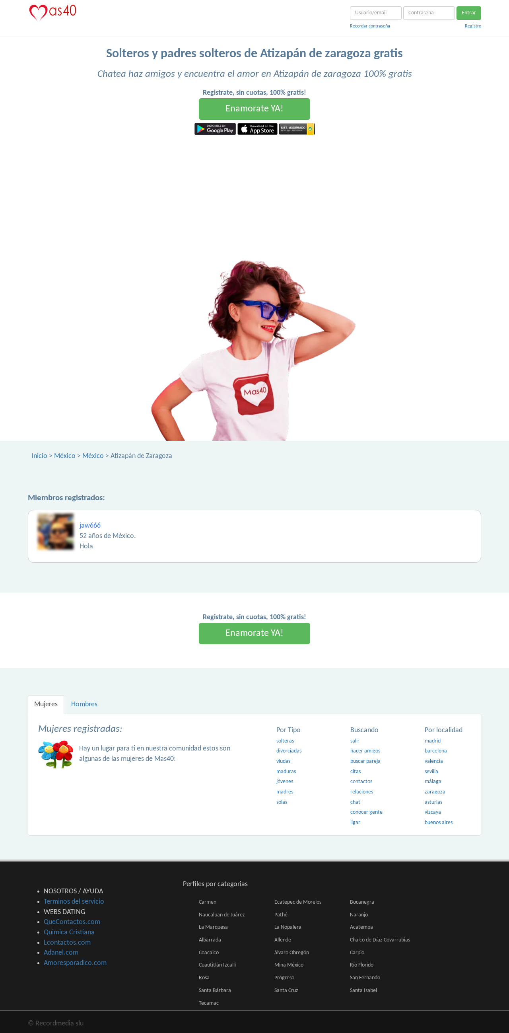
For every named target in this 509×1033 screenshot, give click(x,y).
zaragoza (435, 792)
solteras (285, 741)
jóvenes (284, 782)
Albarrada (210, 940)
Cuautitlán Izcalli (217, 965)
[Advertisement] (254, 194)
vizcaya (433, 812)
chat (355, 802)
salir (354, 741)
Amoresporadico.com (75, 963)
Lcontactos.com (67, 943)
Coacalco (209, 953)
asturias (433, 802)
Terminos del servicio (74, 902)
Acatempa (361, 927)
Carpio (357, 953)
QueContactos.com (72, 922)
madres (284, 792)
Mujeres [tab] (46, 704)
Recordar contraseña (370, 26)
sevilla (431, 772)
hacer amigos (365, 751)
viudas (283, 761)
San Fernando (365, 978)
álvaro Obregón (291, 953)
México (65, 456)
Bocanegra (362, 902)
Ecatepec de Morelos (297, 902)
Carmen (207, 902)
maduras (286, 772)
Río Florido (361, 965)
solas (281, 802)
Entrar (469, 13)
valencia (434, 761)
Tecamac (209, 1003)
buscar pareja (365, 761)
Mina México (288, 965)
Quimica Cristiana (69, 932)
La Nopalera (287, 927)
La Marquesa (213, 927)
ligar (355, 823)
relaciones (361, 792)
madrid (433, 741)
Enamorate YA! (254, 109)
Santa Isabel (363, 991)
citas (355, 772)
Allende (282, 940)
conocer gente (366, 812)
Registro (473, 26)
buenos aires (439, 823)
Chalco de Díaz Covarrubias (380, 940)
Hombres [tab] (84, 704)
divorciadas (288, 751)
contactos (361, 782)
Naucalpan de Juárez (222, 915)
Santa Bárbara (215, 991)
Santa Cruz (286, 991)
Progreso (284, 978)
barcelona (436, 751)
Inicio (39, 456)
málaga (433, 782)
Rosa (204, 978)
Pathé (281, 915)
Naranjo (359, 915)
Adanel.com (61, 953)
